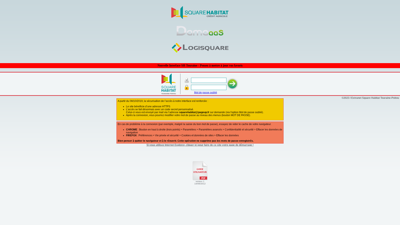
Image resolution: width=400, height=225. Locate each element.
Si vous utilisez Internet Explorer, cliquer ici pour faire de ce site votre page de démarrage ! (200, 145)
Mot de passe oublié (205, 92)
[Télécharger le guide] (200, 179)
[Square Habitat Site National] (200, 18)
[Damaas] (200, 35)
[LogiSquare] (200, 52)
